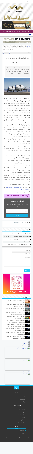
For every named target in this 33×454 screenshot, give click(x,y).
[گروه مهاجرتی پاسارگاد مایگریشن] (17, 358)
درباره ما (22, 433)
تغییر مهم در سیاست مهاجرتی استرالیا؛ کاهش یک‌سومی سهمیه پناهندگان (16, 236)
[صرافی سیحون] (17, 370)
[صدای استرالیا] (14, 13)
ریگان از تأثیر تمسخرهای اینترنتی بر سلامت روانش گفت (19, 244)
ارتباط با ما (22, 430)
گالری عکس (22, 399)
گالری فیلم (23, 397)
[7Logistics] (27, 344)
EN (27, 1)
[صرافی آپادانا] (17, 384)
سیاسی (18, 192)
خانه (28, 438)
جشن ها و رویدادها (20, 423)
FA (29, 1)
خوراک (7, 438)
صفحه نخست (22, 410)
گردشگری (23, 420)
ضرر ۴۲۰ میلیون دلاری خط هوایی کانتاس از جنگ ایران (19, 234)
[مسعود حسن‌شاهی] (25, 346)
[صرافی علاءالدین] (26, 372)
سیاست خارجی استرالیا (25, 189)
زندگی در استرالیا (21, 415)
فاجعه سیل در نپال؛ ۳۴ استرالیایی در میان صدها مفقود (20, 239)
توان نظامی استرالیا (18, 187)
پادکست (23, 402)
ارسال (27, 52)
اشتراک (17, 216)
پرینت (22, 52)
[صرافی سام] (27, 342)
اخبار (28, 46)
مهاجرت (23, 417)
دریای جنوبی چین (8, 187)
